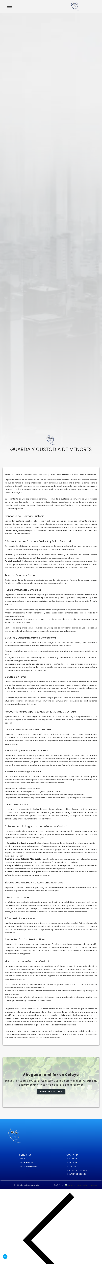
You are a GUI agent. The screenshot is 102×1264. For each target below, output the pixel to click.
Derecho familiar (28, 1166)
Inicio (23, 1159)
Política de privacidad (78, 1170)
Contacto (72, 1159)
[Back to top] (94, 1257)
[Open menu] (28, 6)
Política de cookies (76, 1174)
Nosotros (72, 1162)
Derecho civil (27, 1162)
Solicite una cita (51, 1091)
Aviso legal (73, 1166)
